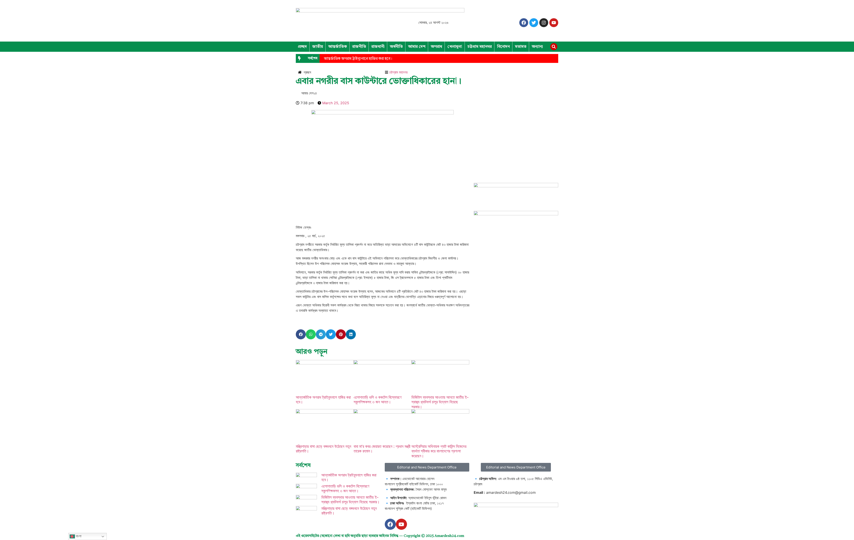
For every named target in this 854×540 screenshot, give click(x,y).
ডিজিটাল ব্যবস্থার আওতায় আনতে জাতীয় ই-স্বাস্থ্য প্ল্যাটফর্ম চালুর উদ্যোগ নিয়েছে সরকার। (440, 402)
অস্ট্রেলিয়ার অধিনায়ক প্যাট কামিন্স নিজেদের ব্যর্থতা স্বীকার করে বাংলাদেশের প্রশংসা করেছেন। (438, 451)
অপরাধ (436, 47)
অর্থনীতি (396, 47)
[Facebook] (523, 22)
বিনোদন (503, 47)
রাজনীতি (359, 47)
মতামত (520, 47)
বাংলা (78, 536)
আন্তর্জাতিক (337, 47)
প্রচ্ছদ (302, 47)
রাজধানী (378, 47)
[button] (553, 46)
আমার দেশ (416, 47)
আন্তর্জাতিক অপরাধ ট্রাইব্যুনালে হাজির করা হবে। (358, 59)
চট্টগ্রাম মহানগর (479, 47)
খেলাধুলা (454, 47)
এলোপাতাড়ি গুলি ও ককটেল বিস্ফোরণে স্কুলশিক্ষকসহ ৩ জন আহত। (377, 399)
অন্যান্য (537, 47)
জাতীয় (317, 47)
